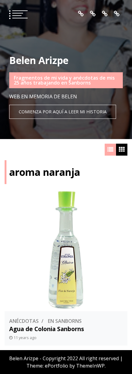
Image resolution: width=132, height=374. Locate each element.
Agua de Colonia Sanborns (46, 329)
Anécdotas (24, 321)
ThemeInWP (90, 365)
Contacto (117, 13)
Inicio (81, 13)
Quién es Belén (93, 13)
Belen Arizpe (38, 60)
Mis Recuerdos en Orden (105, 13)
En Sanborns (65, 321)
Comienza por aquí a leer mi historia (63, 112)
